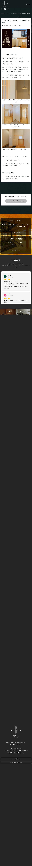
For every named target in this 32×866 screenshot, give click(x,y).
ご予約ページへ (16, 232)
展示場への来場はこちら (16, 762)
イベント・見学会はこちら (16, 759)
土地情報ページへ (16, 250)
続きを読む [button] (6, 288)
